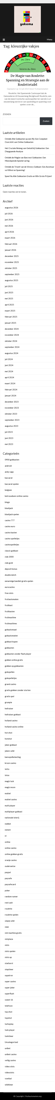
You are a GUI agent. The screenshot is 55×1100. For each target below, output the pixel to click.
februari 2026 (11, 244)
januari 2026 (10, 250)
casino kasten (11, 532)
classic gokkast (11, 550)
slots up (8, 957)
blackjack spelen (12, 514)
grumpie (8, 702)
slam (7, 927)
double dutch (10, 575)
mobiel (8, 793)
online (7, 842)
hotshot (8, 738)
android (8, 466)
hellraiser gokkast (13, 714)
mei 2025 (9, 298)
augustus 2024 (11, 353)
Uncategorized (11, 1042)
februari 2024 (11, 389)
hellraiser (9, 708)
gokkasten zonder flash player (18, 654)
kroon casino (10, 763)
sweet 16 (9, 1000)
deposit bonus (11, 569)
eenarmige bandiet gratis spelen (19, 581)
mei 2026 (9, 226)
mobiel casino (11, 799)
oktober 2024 (11, 341)
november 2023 (12, 408)
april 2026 (9, 232)
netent (8, 830)
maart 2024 (10, 383)
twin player (10, 1030)
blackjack (9, 508)
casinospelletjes (12, 544)
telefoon (9, 1006)
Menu (49, 39)
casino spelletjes (12, 538)
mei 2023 (9, 444)
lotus (7, 775)
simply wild (9, 921)
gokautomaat (11, 629)
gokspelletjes (11, 678)
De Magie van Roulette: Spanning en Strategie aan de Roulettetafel (27, 80)
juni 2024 (9, 365)
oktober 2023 (11, 414)
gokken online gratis (14, 660)
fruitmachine (10, 617)
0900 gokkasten (12, 459)
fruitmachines (11, 623)
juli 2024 (9, 359)
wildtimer (9, 1084)
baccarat (9, 478)
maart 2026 (10, 238)
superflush (9, 993)
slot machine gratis (13, 933)
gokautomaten (11, 635)
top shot (8, 1012)
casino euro (10, 526)
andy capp (9, 472)
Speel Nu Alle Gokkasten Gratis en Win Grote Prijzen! (28, 176)
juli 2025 (9, 286)
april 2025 (9, 304)
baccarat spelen (12, 484)
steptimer (9, 969)
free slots (9, 593)
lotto (7, 769)
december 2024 (12, 329)
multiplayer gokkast (13, 811)
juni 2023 (9, 438)
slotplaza (9, 939)
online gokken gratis (14, 854)
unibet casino (11, 1054)
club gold (9, 563)
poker (7, 890)
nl (5, 836)
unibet (7, 1048)
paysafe (8, 878)
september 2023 (12, 420)
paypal (8, 872)
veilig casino (10, 1060)
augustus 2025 (11, 280)
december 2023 (12, 401)
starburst (9, 963)
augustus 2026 (11, 207)
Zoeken (7, 114)
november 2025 (12, 262)
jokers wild (9, 751)
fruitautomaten (41, 89)
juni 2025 (9, 292)
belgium (8, 490)
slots (7, 945)
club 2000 (9, 556)
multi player (10, 805)
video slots (10, 1066)
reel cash (9, 902)
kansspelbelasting (13, 757)
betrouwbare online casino (16, 496)
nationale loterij (12, 817)
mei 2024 (9, 371)
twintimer (9, 1036)
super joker (10, 987)
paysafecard (10, 884)
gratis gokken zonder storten (18, 690)
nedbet (8, 824)
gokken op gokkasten (14, 666)
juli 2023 (9, 432)
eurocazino (10, 587)
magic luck (9, 781)
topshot (8, 1018)
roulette (8, 908)
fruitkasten (10, 611)
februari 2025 (11, 316)
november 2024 (12, 335)
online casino (10, 848)
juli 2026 (9, 213)
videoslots (9, 1072)
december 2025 (12, 256)
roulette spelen (11, 914)
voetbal (8, 1078)
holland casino (11, 720)
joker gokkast (11, 745)
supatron (9, 975)
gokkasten (9, 648)
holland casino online (14, 726)
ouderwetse (10, 866)
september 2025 (12, 274)
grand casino (10, 684)
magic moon (10, 787)
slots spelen (10, 951)
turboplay (9, 1024)
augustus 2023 (11, 426)
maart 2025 (10, 310)
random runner (11, 896)
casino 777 (10, 520)
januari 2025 (10, 323)
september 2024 (12, 347)
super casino (10, 981)
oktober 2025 (11, 268)
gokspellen (9, 672)
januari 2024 (10, 395)
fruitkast (9, 605)
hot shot (8, 732)
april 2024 (9, 377)
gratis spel (9, 696)
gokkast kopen (11, 641)
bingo (7, 502)
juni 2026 (9, 219)
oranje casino (11, 860)
